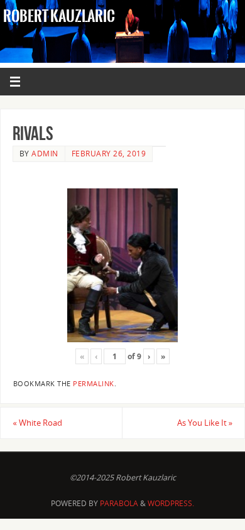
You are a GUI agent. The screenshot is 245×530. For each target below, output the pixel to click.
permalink (93, 383)
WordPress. (171, 503)
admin (44, 153)
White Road (37, 423)
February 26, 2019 (109, 153)
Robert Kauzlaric (59, 16)
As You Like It (204, 423)
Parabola (119, 503)
